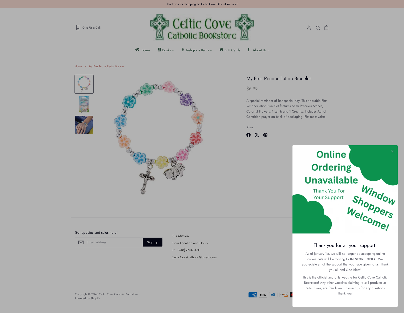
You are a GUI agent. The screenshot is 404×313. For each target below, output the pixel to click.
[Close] (392, 150)
